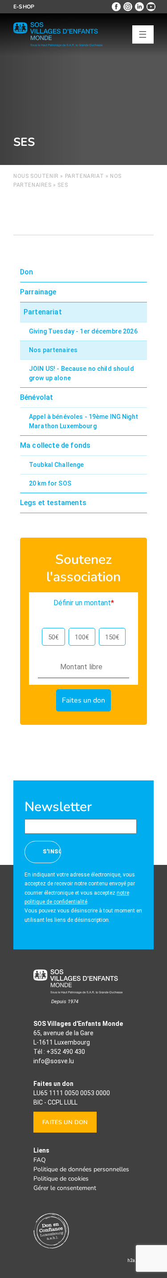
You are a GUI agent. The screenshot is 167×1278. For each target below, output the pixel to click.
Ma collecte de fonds (55, 445)
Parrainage (38, 292)
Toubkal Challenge (56, 464)
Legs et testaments (53, 502)
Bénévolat (36, 397)
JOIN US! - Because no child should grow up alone (81, 373)
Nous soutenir (36, 176)
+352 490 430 (65, 1051)
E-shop (23, 6)
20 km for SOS (50, 483)
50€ (53, 637)
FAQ (39, 1160)
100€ (82, 637)
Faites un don (65, 1122)
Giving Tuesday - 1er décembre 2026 (83, 331)
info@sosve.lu (53, 1061)
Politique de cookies (61, 1178)
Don (26, 272)
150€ (112, 637)
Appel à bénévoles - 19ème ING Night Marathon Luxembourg (83, 421)
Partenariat (84, 176)
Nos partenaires (53, 350)
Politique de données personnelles (81, 1169)
